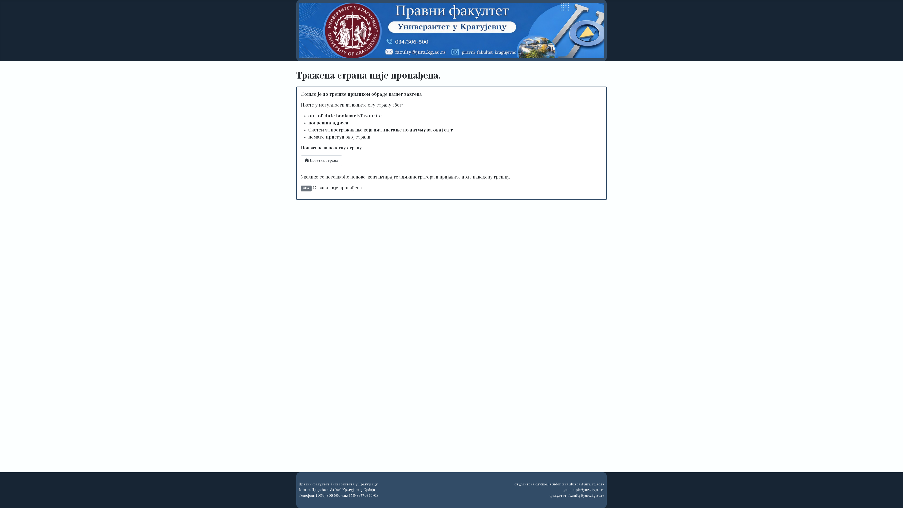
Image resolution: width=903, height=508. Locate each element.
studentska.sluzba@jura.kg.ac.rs (577, 484)
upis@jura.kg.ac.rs (588, 490)
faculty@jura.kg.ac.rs (586, 496)
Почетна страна (323, 161)
